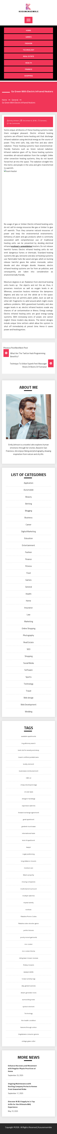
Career (28, 524)
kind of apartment (28, 840)
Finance (28, 69)
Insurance (28, 607)
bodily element (28, 764)
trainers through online (28, 1027)
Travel (28, 690)
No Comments (15, 123)
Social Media (28, 663)
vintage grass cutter (28, 1041)
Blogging (28, 510)
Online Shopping (28, 628)
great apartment (28, 819)
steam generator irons (28, 992)
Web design (28, 697)
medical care (28, 868)
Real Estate (28, 56)
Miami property (28, 875)
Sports (29, 676)
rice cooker (28, 944)
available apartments (28, 736)
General (43, 120)
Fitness (28, 566)
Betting (28, 503)
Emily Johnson (14, 120)
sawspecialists (28, 972)
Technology (28, 49)
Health (28, 62)
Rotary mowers (28, 965)
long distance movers (28, 861)
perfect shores (28, 930)
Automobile (29, 489)
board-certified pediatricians (28, 757)
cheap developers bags (28, 785)
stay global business (29, 986)
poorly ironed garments (28, 937)
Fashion (28, 43)
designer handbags (28, 798)
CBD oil (28, 778)
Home (28, 30)
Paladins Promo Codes (28, 916)
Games (29, 36)
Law (28, 614)
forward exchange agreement (28, 812)
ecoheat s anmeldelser (21, 246)
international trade (28, 833)
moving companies (28, 882)
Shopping (28, 75)
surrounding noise (28, 999)
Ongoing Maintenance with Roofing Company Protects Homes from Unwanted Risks (22, 1086)
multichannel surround (28, 889)
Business (28, 517)
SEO (28, 649)
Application (28, 482)
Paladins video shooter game (28, 923)
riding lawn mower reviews (28, 958)
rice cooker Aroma (28, 951)
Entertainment (28, 545)
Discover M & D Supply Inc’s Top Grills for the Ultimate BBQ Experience (21, 1104)
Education (28, 538)
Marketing (28, 621)
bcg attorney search (29, 743)
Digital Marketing (28, 531)
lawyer (28, 847)
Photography (28, 635)
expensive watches (28, 805)
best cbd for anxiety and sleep (28, 750)
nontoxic (28, 909)
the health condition (28, 1020)
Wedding (28, 711)
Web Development (28, 704)
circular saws (28, 792)
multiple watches (28, 895)
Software (28, 669)
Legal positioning (28, 854)
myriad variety (28, 902)
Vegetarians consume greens (28, 1034)
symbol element (28, 1006)
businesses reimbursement (28, 771)
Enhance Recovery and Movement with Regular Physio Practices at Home (22, 1068)
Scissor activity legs (28, 979)
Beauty (28, 496)
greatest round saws (28, 826)
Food (29, 572)
